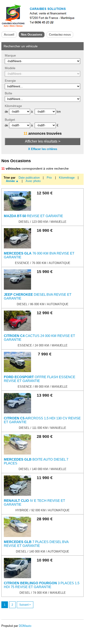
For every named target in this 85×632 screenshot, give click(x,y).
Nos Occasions (31, 34)
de (6, 111)
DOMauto (25, 625)
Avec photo (33, 181)
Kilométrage (67, 177)
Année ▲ (12, 181)
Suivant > (25, 604)
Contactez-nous (60, 34)
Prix (50, 177)
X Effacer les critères (42, 149)
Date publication (30, 177)
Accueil (9, 34)
